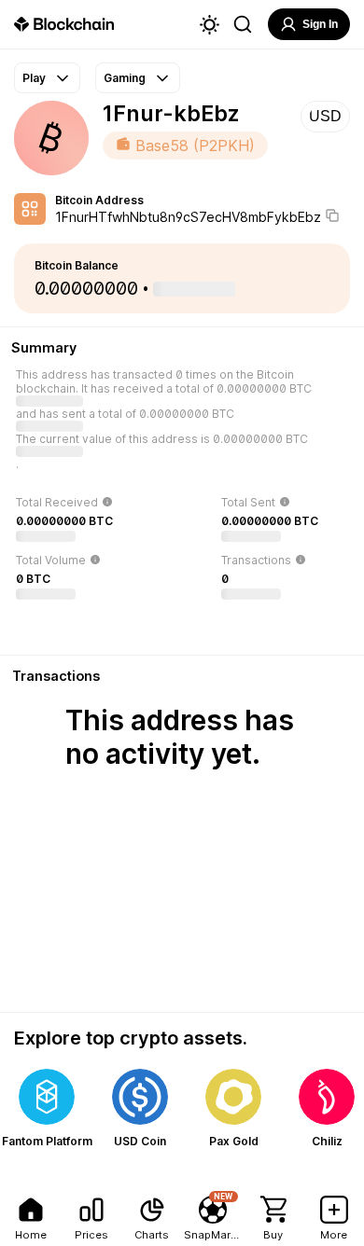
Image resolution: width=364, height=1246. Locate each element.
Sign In (320, 24)
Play (34, 78)
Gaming (125, 78)
